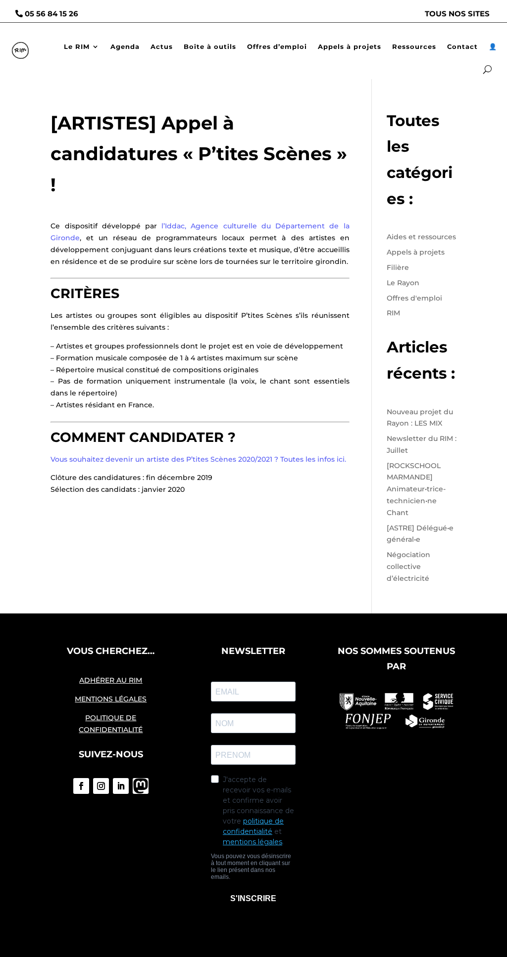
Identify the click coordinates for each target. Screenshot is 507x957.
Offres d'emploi (414, 298)
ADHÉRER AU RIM (110, 680)
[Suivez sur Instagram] (101, 786)
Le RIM (77, 46)
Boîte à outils (210, 46)
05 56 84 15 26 (51, 13)
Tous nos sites (457, 13)
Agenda (125, 46)
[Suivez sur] (141, 786)
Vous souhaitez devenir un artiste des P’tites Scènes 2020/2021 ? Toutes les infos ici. (198, 459)
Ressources (414, 46)
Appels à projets (349, 46)
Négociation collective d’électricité (408, 566)
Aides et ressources (421, 236)
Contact (462, 46)
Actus (162, 46)
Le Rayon (403, 282)
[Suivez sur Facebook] (81, 786)
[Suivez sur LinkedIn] (121, 786)
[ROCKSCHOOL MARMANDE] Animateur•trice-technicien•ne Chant (416, 489)
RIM (393, 312)
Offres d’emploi (277, 46)
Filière (398, 267)
